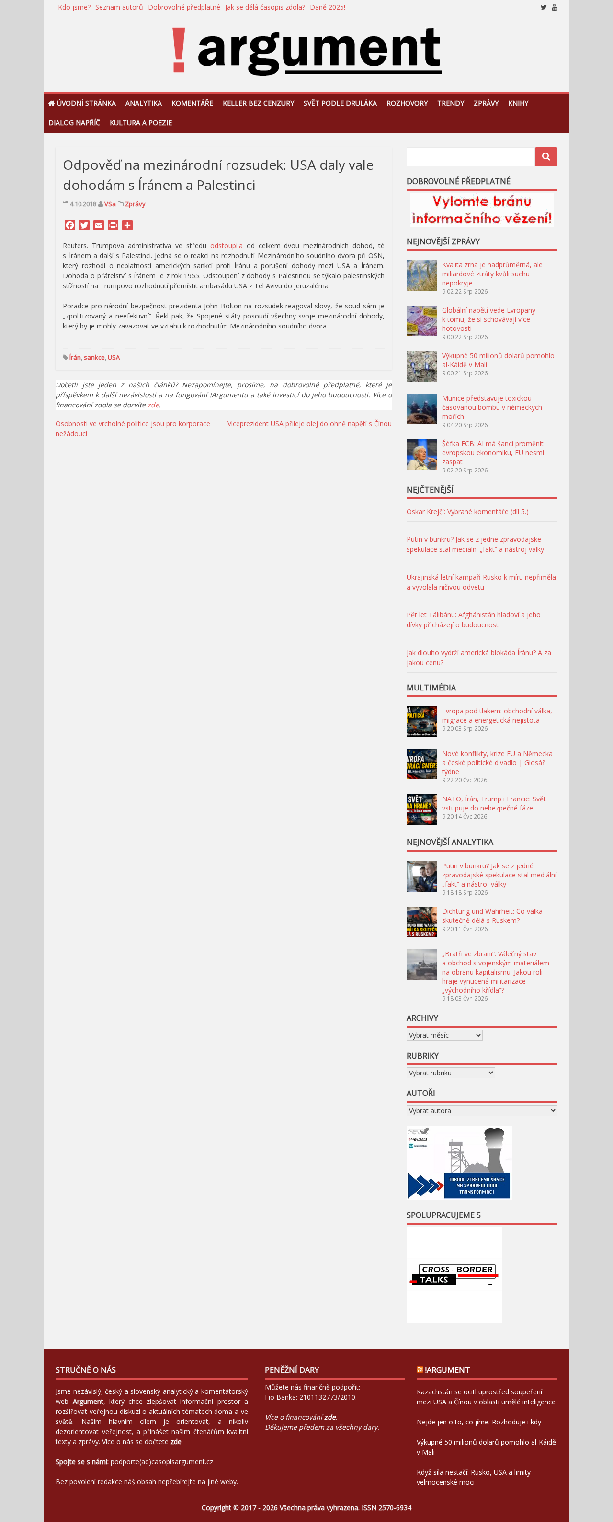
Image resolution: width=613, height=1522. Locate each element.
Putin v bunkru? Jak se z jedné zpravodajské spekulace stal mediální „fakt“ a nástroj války (499, 874)
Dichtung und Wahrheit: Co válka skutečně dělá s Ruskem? (492, 916)
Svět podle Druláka (340, 103)
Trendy (450, 103)
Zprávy (486, 103)
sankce (94, 357)
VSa (110, 203)
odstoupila (226, 245)
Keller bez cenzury (258, 103)
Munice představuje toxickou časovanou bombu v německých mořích (492, 407)
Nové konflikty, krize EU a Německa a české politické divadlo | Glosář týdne (497, 762)
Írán (75, 357)
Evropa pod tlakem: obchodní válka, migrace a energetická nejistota (497, 715)
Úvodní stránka (86, 103)
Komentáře (192, 103)
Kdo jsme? (74, 6)
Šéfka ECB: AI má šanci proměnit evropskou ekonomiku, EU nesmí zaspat (493, 452)
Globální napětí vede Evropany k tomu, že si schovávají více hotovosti (488, 319)
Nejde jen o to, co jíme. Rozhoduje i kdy (479, 1421)
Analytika (143, 103)
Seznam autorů (119, 6)
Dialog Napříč (74, 122)
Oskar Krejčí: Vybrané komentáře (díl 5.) (468, 511)
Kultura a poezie (141, 122)
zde (153, 404)
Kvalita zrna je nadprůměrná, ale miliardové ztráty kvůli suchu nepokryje (492, 273)
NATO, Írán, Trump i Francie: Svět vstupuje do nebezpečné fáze (494, 803)
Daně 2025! (327, 6)
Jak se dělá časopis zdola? (265, 6)
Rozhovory (407, 103)
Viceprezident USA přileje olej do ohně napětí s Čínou (309, 423)
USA (114, 357)
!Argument (447, 1370)
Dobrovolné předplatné (184, 6)
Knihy (518, 103)
